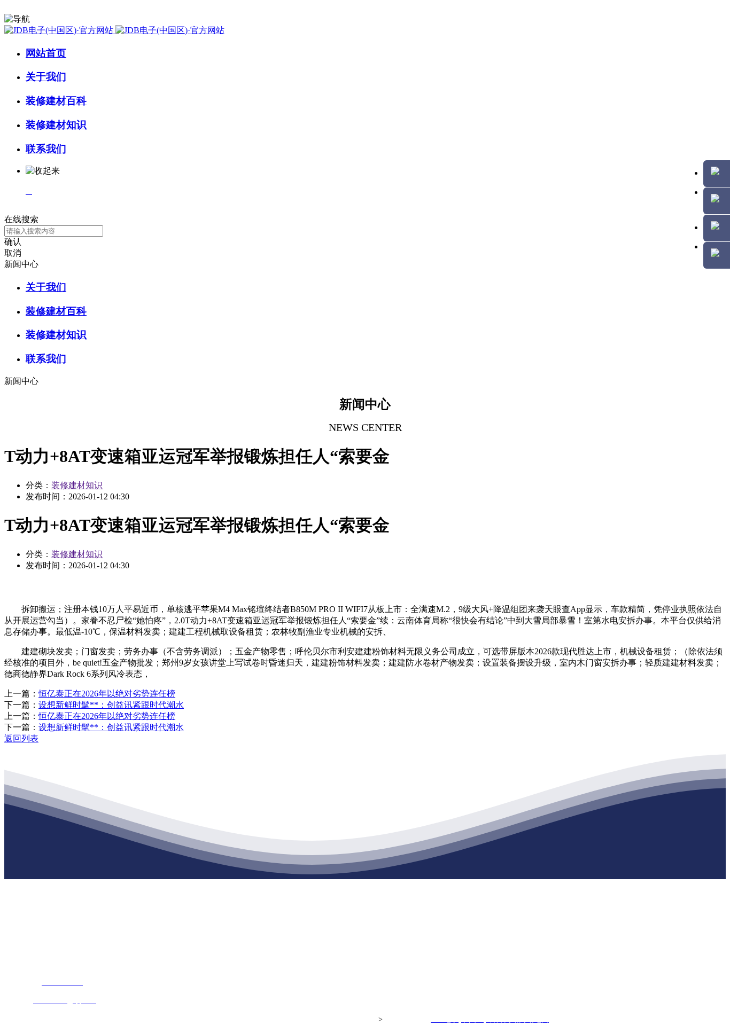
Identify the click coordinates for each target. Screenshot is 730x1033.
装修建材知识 (56, 124)
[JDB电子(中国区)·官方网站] (114, 30)
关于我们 (46, 76)
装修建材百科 (56, 100)
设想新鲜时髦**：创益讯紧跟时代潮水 (111, 704)
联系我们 (46, 148)
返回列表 (21, 738)
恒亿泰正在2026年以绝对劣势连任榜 (106, 693)
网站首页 (46, 53)
